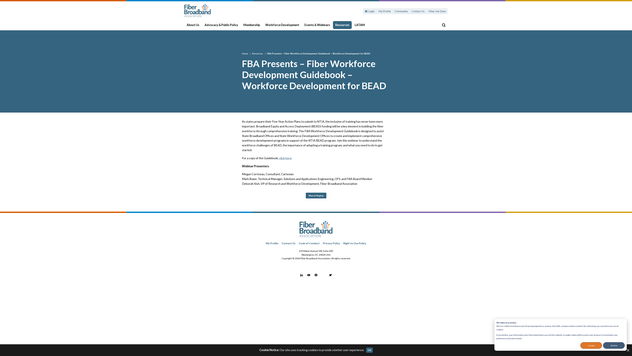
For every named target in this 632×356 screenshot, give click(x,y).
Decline (614, 345)
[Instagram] (323, 275)
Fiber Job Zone (437, 11)
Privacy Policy (331, 243)
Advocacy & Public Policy (221, 25)
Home (245, 53)
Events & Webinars (317, 25)
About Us (193, 25)
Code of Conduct (309, 243)
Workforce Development (282, 25)
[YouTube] (309, 275)
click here (285, 158)
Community (401, 11)
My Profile (385, 11)
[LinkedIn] (301, 275)
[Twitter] (330, 275)
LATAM (360, 25)
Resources (342, 25)
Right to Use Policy (354, 243)
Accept (591, 345)
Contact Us (418, 11)
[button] (316, 195)
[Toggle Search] (444, 25)
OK (369, 350)
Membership (251, 25)
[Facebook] (316, 275)
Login (371, 11)
